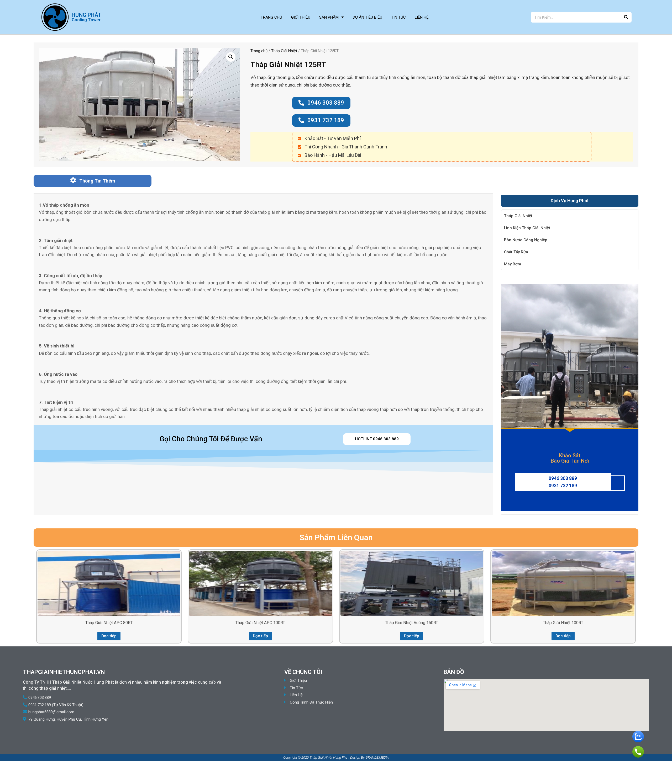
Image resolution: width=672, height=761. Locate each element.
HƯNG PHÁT (86, 15)
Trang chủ (258, 51)
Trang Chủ (271, 17)
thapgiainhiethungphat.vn (64, 672)
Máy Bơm (512, 264)
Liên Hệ (422, 17)
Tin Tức (398, 17)
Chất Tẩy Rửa (516, 252)
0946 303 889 (563, 478)
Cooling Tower (86, 19)
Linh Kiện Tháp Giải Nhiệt (527, 228)
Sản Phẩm (329, 17)
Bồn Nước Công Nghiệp (525, 240)
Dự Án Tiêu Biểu (367, 17)
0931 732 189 (563, 485)
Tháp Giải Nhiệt (284, 51)
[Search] (626, 17)
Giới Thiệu (300, 17)
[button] (321, 103)
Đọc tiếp (109, 636)
